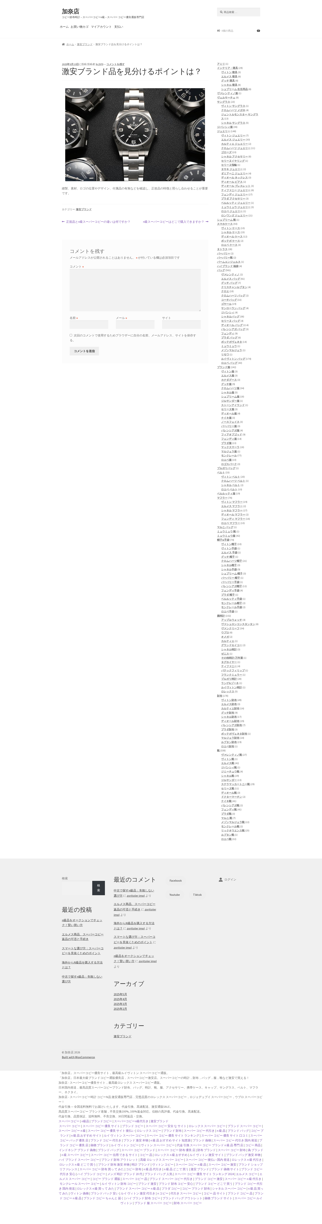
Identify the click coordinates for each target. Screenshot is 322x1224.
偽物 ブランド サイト (218, 1198)
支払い (118, 26)
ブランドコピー (101, 1121)
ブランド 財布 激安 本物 (114, 1164)
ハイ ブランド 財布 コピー (143, 1198)
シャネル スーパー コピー (229, 1188)
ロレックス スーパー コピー (207, 1126)
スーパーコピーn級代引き (131, 1121)
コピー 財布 (133, 1169)
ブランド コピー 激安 (209, 1179)
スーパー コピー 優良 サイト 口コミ (224, 1135)
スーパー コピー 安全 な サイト (166, 1126)
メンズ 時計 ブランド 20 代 (124, 1174)
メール (121, 318)
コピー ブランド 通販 (106, 1179)
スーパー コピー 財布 (232, 1150)
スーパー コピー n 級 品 (191, 1164)
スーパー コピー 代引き (199, 1130)
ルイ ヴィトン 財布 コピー (119, 1183)
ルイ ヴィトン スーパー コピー (124, 1135)
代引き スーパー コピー (186, 1193)
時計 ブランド (141, 1164)
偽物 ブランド (99, 1145)
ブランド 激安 (147, 1183)
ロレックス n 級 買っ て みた (95, 1188)
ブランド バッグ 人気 (158, 1174)
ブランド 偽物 (202, 1140)
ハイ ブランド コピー (91, 1174)
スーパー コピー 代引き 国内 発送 (235, 1140)
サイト (166, 318)
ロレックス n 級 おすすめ (170, 1155)
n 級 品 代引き (152, 1169)
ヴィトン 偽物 (79, 1193)
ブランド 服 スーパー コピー (153, 1203)
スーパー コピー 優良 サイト (101, 1126)
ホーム (64, 26)
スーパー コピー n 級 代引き (243, 1179)
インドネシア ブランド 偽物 (77, 1150)
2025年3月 (120, 1004)
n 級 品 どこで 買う (176, 1169)
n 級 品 (221, 1130)
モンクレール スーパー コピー (80, 1183)
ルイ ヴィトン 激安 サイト (207, 1155)
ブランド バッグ (238, 1130)
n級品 (85, 1121)
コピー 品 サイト (214, 1193)
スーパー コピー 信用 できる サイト (114, 1155)
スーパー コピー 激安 (222, 1164)
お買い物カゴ (80, 26)
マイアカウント (101, 26)
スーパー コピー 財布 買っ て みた (101, 1169)
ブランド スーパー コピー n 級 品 (138, 1188)
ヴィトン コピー (162, 1164)
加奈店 (70, 11)
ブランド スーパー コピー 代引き (171, 1179)
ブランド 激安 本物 (135, 1140)
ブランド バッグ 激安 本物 (243, 1155)
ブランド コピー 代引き (105, 1140)
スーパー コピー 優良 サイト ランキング (172, 1135)
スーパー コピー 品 (134, 1179)
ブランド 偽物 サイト (225, 1169)
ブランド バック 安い (105, 1193)
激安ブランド (85, 44)
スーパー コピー (69, 1126)
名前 (74, 318)
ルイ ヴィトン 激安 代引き (138, 1193)
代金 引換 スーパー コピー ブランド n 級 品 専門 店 (210, 1145)
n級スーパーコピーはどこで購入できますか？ (173, 222)
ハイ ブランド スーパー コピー (79, 1159)
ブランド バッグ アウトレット (182, 1198)
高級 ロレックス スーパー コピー (162, 1159)
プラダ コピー (171, 1188)
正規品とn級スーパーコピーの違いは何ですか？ (98, 222)
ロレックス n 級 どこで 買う (77, 1164)
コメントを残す (115, 64)
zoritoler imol (136, 895)
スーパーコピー (69, 1121)
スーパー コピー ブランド (138, 1150)
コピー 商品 (253, 1145)
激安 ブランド (200, 1169)
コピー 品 (146, 1155)
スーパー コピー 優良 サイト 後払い (111, 1130)
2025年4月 (120, 999)
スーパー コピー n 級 (72, 1130)
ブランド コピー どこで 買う (214, 1183)
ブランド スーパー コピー (244, 1126)
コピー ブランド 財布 (196, 1188)
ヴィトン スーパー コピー (158, 1145)
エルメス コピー (246, 1174)
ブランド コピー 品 (240, 1193)
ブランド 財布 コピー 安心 (176, 1183)
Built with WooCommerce (78, 1057)
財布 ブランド (206, 1150)
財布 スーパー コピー (188, 1203)
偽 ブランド (255, 1150)
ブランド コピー (132, 1126)
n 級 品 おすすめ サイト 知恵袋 (170, 1140)
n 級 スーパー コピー (75, 1155)
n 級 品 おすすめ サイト (86, 1135)
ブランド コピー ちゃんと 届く (103, 1198)
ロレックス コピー (149, 1130)
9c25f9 (99, 64)
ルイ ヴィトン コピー (125, 1145)
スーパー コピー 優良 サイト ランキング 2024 (204, 1174)
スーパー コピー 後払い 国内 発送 (208, 1159)
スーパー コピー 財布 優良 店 (176, 1150)
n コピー (162, 1193)
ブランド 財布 (172, 1130)
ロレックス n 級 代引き (247, 1159)
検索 (65, 878)
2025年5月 (120, 994)
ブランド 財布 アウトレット (119, 1159)
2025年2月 (120, 1009)
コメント (77, 266)
